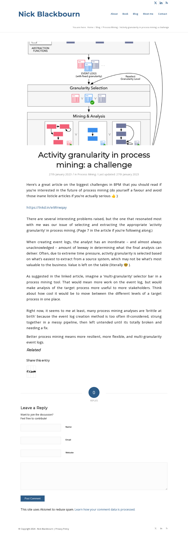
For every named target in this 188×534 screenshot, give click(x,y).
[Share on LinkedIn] (32, 371)
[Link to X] (155, 3)
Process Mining (86, 174)
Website (70, 452)
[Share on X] (29, 371)
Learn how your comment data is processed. (105, 509)
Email (68, 439)
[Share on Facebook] (27, 371)
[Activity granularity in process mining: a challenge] (94, 93)
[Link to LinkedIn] (161, 3)
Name (69, 426)
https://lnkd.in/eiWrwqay (46, 207)
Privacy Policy (62, 528)
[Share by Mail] (34, 371)
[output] (49, 14)
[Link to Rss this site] (166, 3)
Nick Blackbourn (45, 528)
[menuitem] (114, 14)
